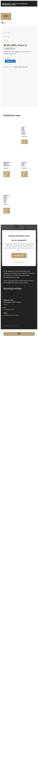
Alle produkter (7, 32)
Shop (11, 67)
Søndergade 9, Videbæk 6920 (19, 3)
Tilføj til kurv (10, 61)
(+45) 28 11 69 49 (6, 3)
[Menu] (6, 16)
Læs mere (24, 141)
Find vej (6, 304)
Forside (6, 67)
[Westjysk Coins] (20, 16)
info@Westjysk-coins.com (9, 4)
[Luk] (19, 334)
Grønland (6, 41)
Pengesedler (7, 37)
